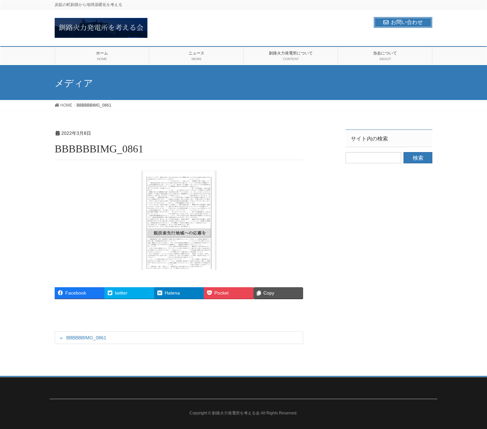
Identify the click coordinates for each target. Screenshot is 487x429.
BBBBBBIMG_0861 (86, 337)
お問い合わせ (407, 22)
